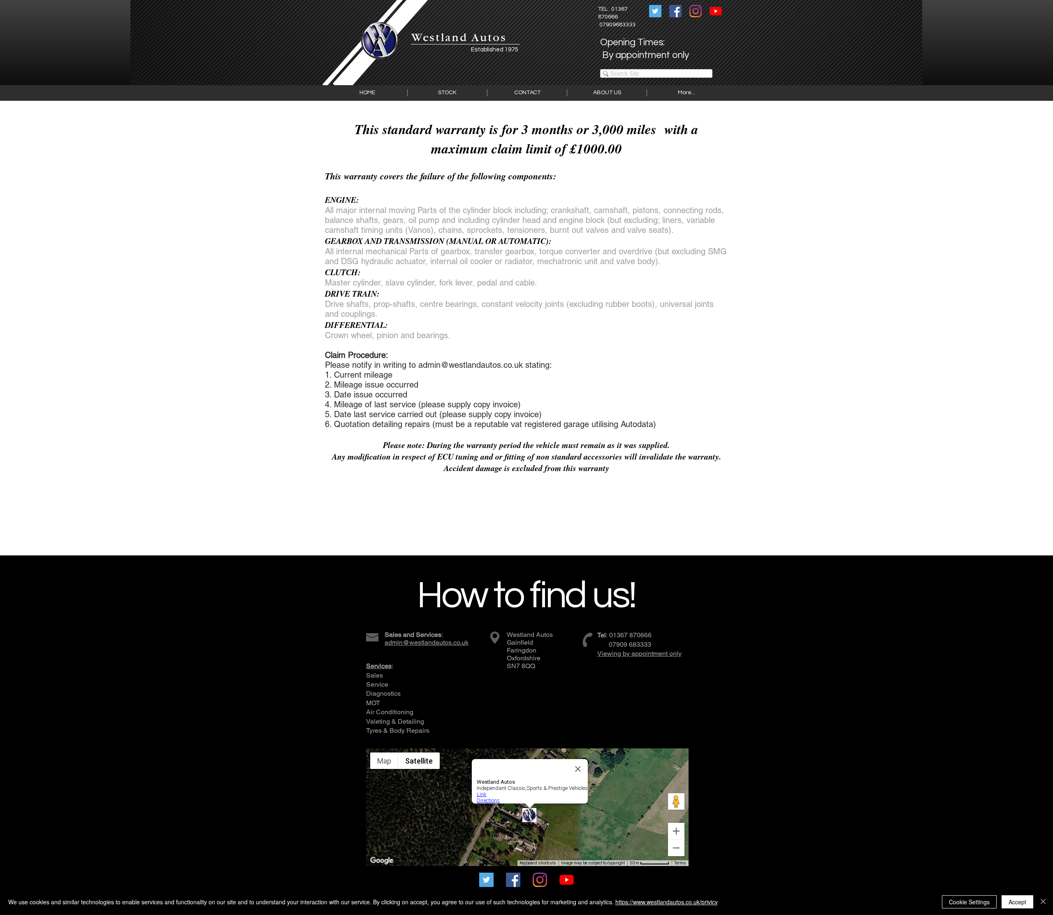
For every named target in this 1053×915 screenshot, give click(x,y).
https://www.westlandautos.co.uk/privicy (666, 902)
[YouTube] (716, 11)
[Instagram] (695, 11)
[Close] (1043, 901)
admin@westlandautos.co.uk (470, 365)
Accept (1017, 902)
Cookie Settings (969, 902)
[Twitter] (655, 11)
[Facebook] (675, 11)
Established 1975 (494, 49)
